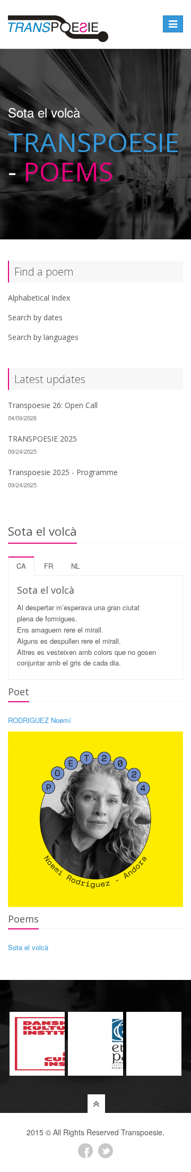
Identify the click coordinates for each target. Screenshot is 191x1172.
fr (48, 566)
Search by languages (43, 337)
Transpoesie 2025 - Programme (63, 472)
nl (75, 566)
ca (21, 566)
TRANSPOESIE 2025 (42, 439)
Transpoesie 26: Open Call (53, 405)
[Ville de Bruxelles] (153, 1044)
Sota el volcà (28, 947)
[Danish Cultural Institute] (37, 1044)
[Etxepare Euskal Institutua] (95, 1044)
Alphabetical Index (39, 298)
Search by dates (35, 317)
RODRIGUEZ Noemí (39, 720)
